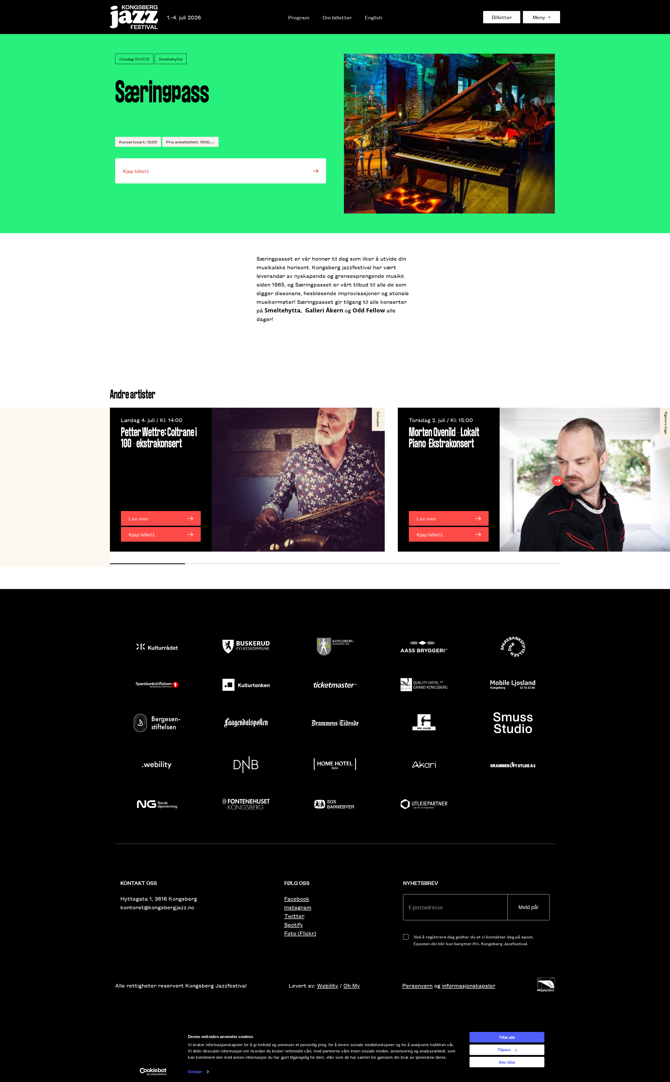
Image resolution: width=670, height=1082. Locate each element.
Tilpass (504, 1049)
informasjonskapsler (468, 985)
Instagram (297, 907)
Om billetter (337, 17)
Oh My (351, 985)
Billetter (502, 17)
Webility (327, 985)
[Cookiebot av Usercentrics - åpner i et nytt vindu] (153, 1072)
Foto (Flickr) (300, 933)
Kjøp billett (136, 170)
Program (298, 17)
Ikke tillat (507, 1062)
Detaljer (195, 1071)
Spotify (293, 924)
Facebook (296, 898)
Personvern (417, 985)
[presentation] (112, 480)
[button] (147, 563)
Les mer (138, 518)
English (373, 17)
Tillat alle (507, 1037)
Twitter (294, 916)
